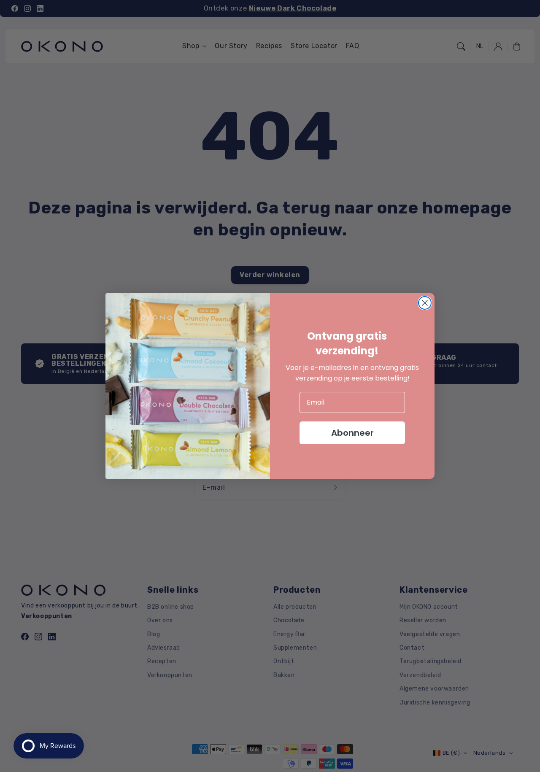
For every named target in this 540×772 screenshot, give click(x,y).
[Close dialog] (424, 303)
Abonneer (352, 433)
